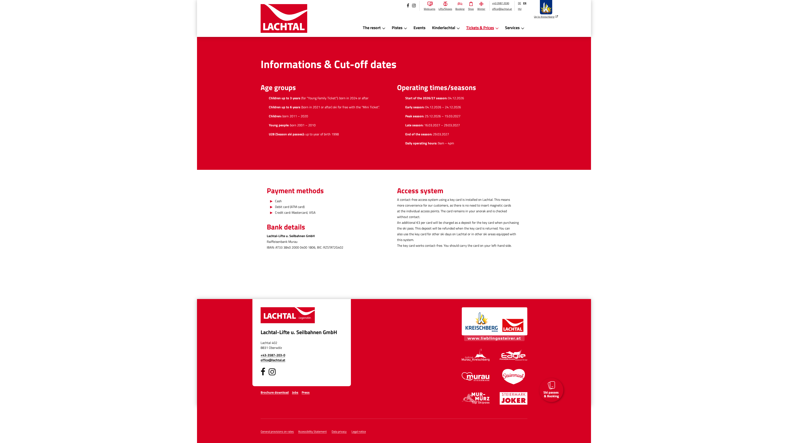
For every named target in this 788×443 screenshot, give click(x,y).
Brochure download (275, 392)
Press (306, 392)
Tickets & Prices (480, 27)
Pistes (397, 27)
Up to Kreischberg (546, 17)
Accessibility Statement (312, 431)
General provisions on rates (277, 431)
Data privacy (339, 431)
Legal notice (359, 431)
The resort (372, 27)
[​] (263, 371)
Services (512, 27)
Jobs (295, 392)
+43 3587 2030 (500, 3)
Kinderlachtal (443, 27)
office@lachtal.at (502, 9)
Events (419, 27)
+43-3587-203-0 (273, 355)
